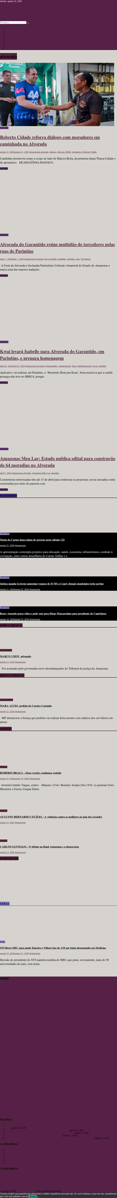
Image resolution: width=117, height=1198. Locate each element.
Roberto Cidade (89, 152)
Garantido (20, 1181)
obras (111, 1181)
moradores (76, 152)
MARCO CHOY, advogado (15, 656)
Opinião (9, 33)
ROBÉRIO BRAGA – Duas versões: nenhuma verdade (30, 773)
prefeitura (63, 1184)
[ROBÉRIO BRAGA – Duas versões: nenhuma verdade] (28, 762)
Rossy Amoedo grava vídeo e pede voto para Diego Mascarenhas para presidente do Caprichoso (53, 613)
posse (46, 1185)
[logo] (7, 996)
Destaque (4, 128)
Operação (16, 1185)
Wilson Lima (52, 1188)
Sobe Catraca (6, 650)
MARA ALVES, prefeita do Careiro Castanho (26, 706)
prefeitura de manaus (78, 1185)
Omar (2, 1185)
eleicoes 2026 (4, 1181)
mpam (106, 1181)
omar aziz (8, 1185)
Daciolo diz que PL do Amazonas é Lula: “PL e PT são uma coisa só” (37, 1130)
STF (17, 1188)
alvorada (44, 152)
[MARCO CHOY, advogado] (8, 645)
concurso (80, 1176)
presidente (92, 1185)
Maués (97, 1181)
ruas (77, 259)
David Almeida (98, 1175)
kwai (95, 366)
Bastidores (10, 41)
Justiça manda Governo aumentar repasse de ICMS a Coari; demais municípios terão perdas (52, 583)
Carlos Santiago (69, 1176)
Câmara (85, 1176)
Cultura (9, 31)
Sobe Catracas (12, 43)
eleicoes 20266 (64, 152)
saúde (13, 1189)
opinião (23, 1185)
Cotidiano (10, 36)
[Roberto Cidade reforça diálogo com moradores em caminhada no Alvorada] (57, 125)
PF (42, 1185)
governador (31, 1180)
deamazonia (35, 152)
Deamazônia (112, 1176)
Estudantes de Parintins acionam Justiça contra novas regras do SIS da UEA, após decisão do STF (50, 1138)
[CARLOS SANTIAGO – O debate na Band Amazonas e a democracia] (9, 836)
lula (79, 1180)
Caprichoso (57, 1176)
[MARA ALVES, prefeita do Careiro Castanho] (8, 695)
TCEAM (35, 1188)
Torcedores (86, 259)
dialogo (53, 152)
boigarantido (51, 366)
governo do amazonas (54, 1181)
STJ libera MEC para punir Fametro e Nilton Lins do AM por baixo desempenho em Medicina (53, 948)
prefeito (52, 1184)
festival (12, 1181)
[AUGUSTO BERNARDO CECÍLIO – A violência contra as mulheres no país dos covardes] (9, 806)
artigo (45, 1175)
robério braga (5, 1188)
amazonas (24, 1175)
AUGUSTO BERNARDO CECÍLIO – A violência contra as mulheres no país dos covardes (51, 817)
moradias (55, 473)
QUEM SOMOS (7, 999)
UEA (41, 1188)
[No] (38, 1197)
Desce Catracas (13, 46)
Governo (42, 1181)
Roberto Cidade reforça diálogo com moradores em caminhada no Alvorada (40, 1133)
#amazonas (5, 1176)
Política (9, 48)
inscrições (67, 1181)
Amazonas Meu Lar (41, 473)
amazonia (37, 1176)
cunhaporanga (64, 366)
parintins (71, 259)
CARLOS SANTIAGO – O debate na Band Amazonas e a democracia (39, 846)
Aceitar (33, 1196)
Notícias (9, 28)
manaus (88, 1180)
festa (74, 366)
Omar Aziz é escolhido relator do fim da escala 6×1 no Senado (34, 1135)
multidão (62, 259)
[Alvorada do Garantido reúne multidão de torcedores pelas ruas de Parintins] (57, 232)
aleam (13, 1176)
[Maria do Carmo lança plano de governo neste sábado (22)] (28, 529)
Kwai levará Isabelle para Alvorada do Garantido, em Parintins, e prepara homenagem (52, 354)
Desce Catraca (6, 700)
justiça (74, 1181)
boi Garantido (50, 259)
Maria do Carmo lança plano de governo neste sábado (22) (32, 540)
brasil (51, 1176)
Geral (8, 38)
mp (101, 1181)
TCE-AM (25, 1188)
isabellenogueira (84, 366)
